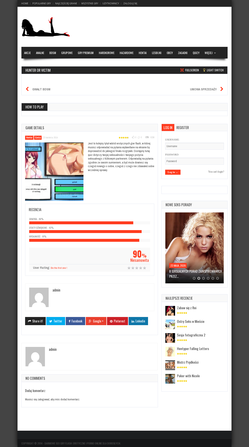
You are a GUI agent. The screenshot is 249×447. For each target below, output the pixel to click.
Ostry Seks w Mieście (190, 321)
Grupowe (67, 53)
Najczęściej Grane (66, 3)
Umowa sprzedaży (203, 89)
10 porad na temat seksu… (187, 271)
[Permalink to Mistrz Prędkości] (170, 365)
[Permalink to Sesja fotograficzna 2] (170, 338)
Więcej (209, 53)
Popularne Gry (41, 3)
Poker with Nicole (188, 375)
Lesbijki (156, 53)
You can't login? (216, 171)
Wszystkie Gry (89, 3)
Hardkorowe (106, 53)
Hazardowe (126, 53)
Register (182, 127)
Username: (172, 139)
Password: (172, 154)
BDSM (52, 53)
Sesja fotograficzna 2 (191, 334)
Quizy (196, 53)
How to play (34, 106)
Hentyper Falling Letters (193, 348)
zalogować (43, 399)
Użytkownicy (111, 3)
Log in (168, 127)
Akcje (27, 53)
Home (24, 3)
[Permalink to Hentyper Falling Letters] (170, 351)
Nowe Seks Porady (179, 204)
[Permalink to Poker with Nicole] (170, 379)
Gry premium (86, 53)
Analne (40, 53)
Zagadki (183, 53)
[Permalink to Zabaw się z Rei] (170, 311)
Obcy (170, 53)
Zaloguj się (130, 3)
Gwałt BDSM (41, 89)
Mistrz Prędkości (188, 362)
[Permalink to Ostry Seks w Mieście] (170, 324)
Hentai (143, 53)
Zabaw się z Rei (186, 307)
